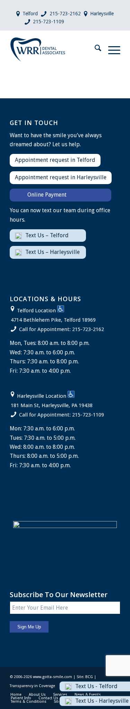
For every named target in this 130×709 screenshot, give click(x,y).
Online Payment (47, 194)
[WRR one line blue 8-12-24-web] (54, 49)
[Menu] (110, 49)
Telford (30, 13)
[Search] (94, 49)
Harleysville (102, 13)
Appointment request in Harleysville (60, 177)
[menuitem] (94, 49)
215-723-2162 (65, 13)
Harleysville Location (41, 396)
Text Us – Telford (47, 235)
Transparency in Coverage (32, 686)
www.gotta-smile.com (52, 677)
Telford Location (36, 310)
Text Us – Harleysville (52, 252)
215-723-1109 (48, 21)
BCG (89, 677)
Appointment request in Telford (55, 160)
